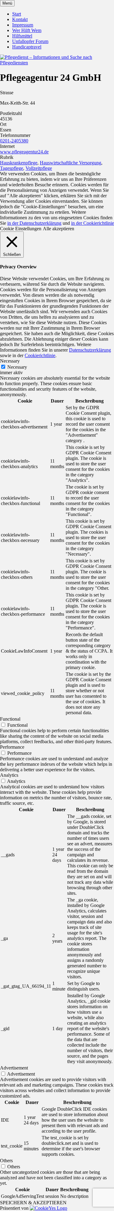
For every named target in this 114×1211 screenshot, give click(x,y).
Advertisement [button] (14, 1067)
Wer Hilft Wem (26, 30)
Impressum (22, 24)
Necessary (17, 367)
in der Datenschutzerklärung (34, 223)
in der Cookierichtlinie (92, 223)
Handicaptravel (26, 46)
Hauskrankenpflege (18, 162)
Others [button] (6, 1160)
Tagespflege (11, 168)
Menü (7, 3)
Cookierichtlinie (40, 355)
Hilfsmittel (22, 35)
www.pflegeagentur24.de (24, 151)
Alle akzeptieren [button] (58, 228)
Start (16, 13)
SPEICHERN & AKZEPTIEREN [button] (33, 1202)
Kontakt (20, 19)
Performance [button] (12, 747)
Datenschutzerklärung (90, 350)
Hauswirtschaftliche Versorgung (70, 162)
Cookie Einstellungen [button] (20, 228)
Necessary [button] (10, 361)
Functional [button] (10, 719)
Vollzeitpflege (39, 168)
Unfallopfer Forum (30, 41)
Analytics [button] (9, 775)
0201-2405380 (14, 140)
